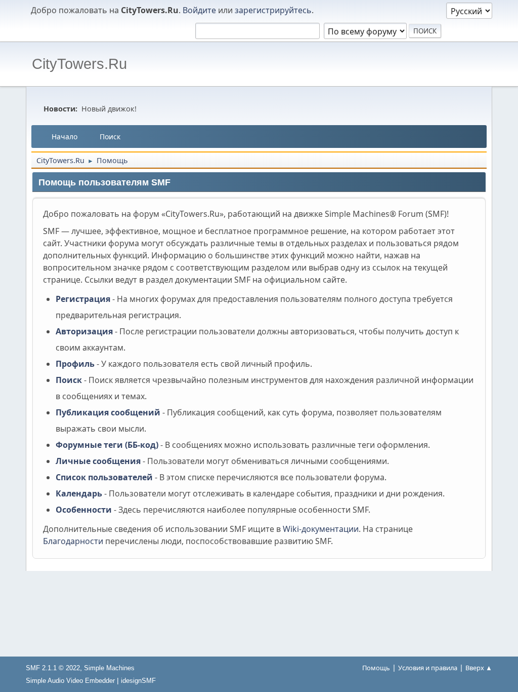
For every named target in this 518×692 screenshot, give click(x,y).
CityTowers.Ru (79, 64)
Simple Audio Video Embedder (70, 680)
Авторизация (84, 331)
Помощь (376, 667)
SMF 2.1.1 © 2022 (53, 668)
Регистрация (83, 298)
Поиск (69, 380)
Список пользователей (104, 477)
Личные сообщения (98, 461)
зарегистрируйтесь (273, 10)
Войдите (199, 10)
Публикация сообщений (108, 412)
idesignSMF (138, 680)
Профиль (75, 363)
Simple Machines (109, 668)
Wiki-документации (321, 528)
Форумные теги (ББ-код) (107, 444)
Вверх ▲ (478, 667)
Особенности (84, 509)
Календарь (79, 493)
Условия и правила (427, 667)
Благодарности (73, 541)
